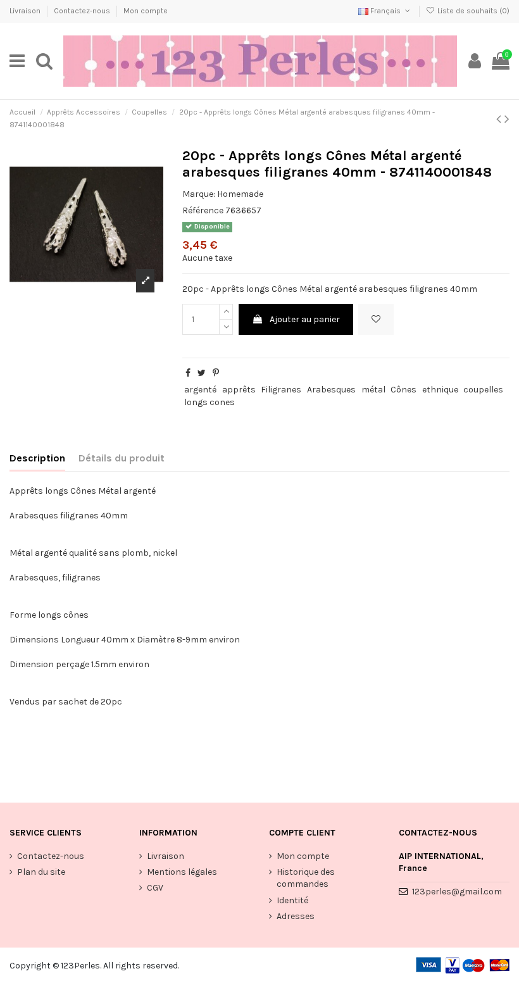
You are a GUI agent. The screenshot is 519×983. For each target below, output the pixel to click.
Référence (202, 210)
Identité (292, 900)
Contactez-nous (83, 10)
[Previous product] (500, 119)
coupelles (483, 389)
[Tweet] (201, 373)
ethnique (440, 389)
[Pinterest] (216, 373)
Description (37, 458)
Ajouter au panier (305, 319)
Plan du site (41, 872)
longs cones (209, 402)
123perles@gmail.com (457, 891)
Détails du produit (121, 458)
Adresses (296, 916)
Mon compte (145, 10)
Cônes (403, 389)
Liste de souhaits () (472, 10)
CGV (155, 887)
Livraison (25, 10)
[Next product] (507, 119)
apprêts (239, 389)
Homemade (240, 194)
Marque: (198, 194)
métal (373, 389)
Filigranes (281, 389)
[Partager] (188, 373)
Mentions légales (182, 872)
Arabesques (331, 389)
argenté (200, 389)
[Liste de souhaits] (376, 319)
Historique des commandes (306, 878)
